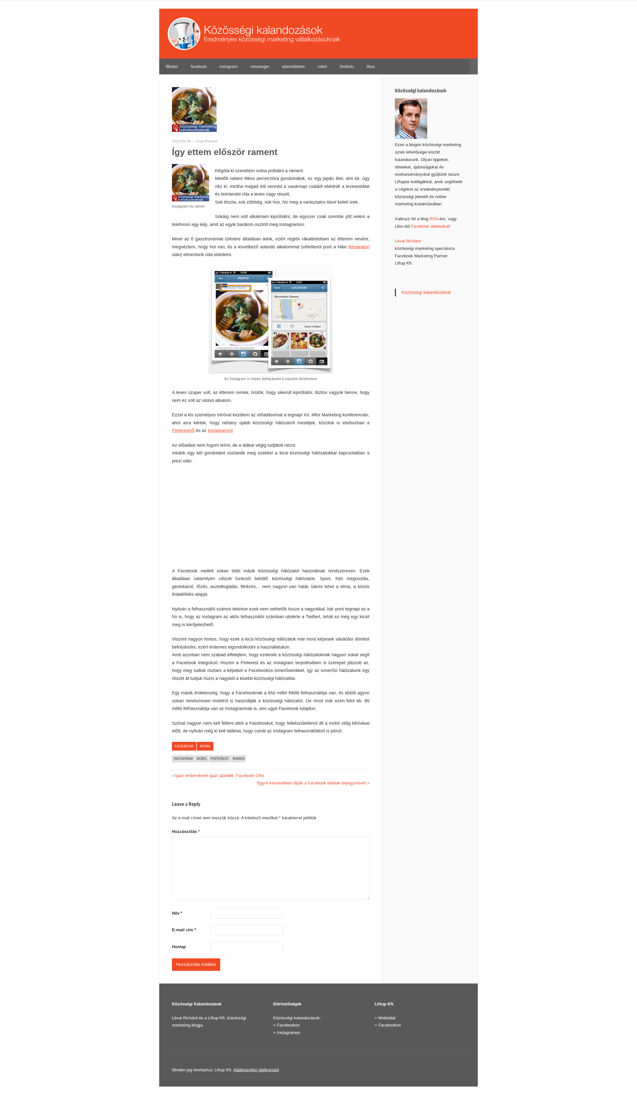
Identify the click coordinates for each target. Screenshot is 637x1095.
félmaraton (359, 246)
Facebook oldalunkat (430, 226)
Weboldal (386, 1018)
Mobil (205, 746)
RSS (433, 219)
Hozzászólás (186, 831)
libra (370, 66)
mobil (202, 759)
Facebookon (288, 1025)
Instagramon (288, 1032)
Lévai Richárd (206, 141)
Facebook (184, 746)
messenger (259, 66)
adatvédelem (293, 66)
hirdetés (347, 66)
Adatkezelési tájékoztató (256, 1070)
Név (177, 913)
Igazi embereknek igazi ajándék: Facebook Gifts (220, 775)
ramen (238, 759)
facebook (199, 66)
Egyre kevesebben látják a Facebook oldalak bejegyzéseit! (311, 783)
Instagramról (220, 430)
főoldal (172, 66)
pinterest (220, 759)
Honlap (179, 946)
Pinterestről (183, 430)
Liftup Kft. (217, 1018)
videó (322, 66)
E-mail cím (184, 930)
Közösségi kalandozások (426, 292)
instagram (228, 66)
